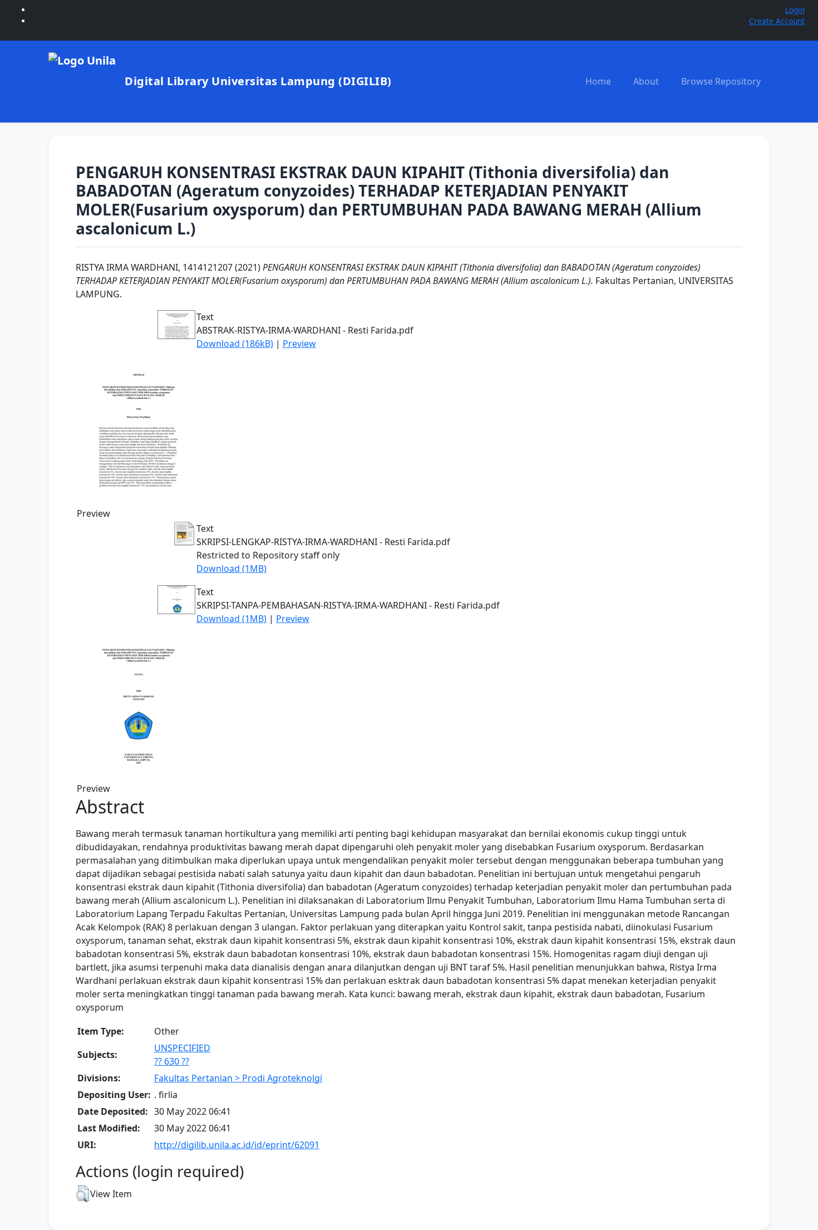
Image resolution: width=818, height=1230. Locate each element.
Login (795, 9)
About (646, 81)
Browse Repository (721, 81)
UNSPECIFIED (182, 1048)
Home (598, 81)
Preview (299, 343)
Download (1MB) (231, 568)
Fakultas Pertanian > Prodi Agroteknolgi (238, 1078)
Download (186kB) (234, 343)
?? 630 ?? (171, 1061)
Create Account (777, 21)
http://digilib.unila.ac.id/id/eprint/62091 (236, 1145)
